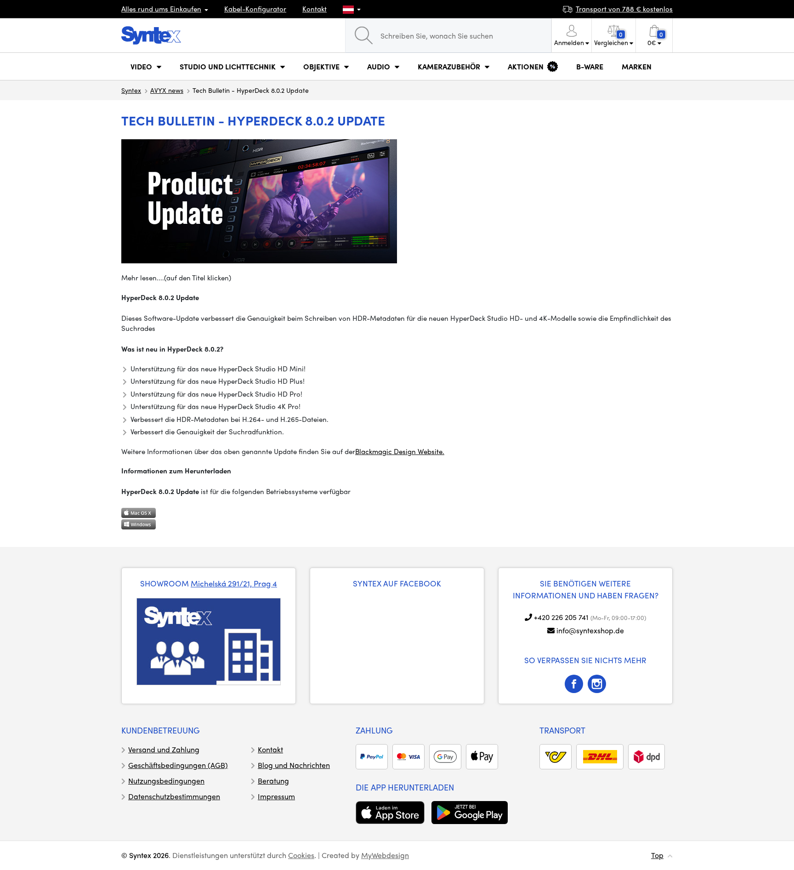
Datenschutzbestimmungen (174, 796)
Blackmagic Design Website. (399, 451)
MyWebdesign (385, 855)
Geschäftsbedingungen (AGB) (178, 765)
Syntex (131, 90)
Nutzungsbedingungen (166, 780)
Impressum (276, 796)
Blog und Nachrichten (294, 765)
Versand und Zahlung (163, 749)
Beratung (273, 780)
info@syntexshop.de (590, 630)
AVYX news (166, 90)
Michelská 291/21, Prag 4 (234, 583)
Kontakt (314, 9)
